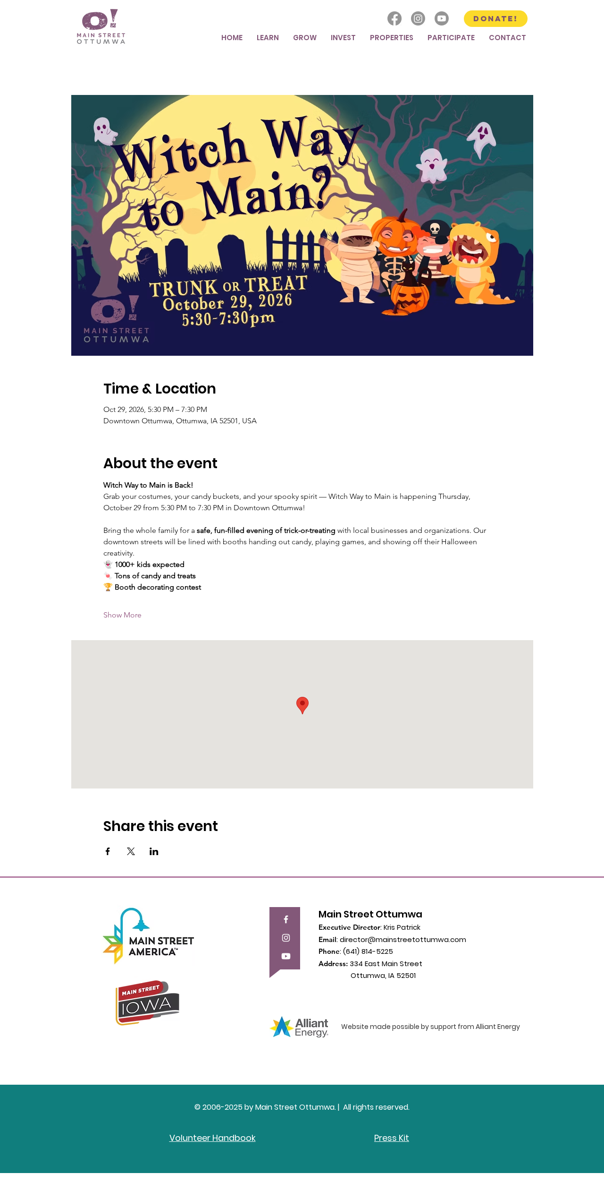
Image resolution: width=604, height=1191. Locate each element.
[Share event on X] (130, 851)
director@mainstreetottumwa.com (403, 939)
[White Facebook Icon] (286, 919)
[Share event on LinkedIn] (154, 851)
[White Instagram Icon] (286, 938)
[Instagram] (418, 18)
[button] (268, 37)
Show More (122, 614)
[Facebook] (394, 18)
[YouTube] (286, 956)
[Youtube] (442, 18)
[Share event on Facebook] (107, 851)
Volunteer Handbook (212, 1138)
